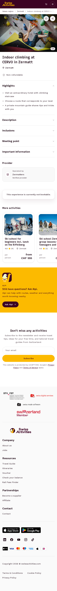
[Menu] (52, 4)
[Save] (46, 18)
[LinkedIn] (4, 540)
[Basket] (46, 4)
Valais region (7, 11)
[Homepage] (8, 4)
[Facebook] (11, 540)
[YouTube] (18, 540)
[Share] (52, 18)
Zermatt (20, 11)
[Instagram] (25, 540)
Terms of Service (30, 368)
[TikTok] (32, 540)
